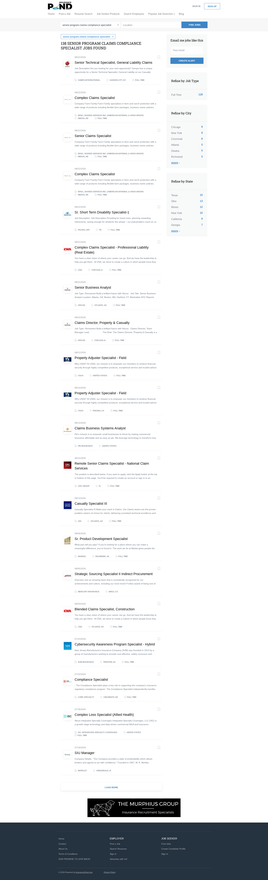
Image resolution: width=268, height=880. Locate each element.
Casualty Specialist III (91, 503)
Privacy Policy (110, 872)
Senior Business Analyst (93, 287)
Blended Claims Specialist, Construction (105, 609)
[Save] (155, 57)
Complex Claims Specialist (95, 98)
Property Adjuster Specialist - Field (100, 358)
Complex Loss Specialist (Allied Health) (104, 715)
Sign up (212, 6)
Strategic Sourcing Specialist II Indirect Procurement (114, 574)
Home (61, 838)
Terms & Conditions (68, 854)
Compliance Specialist (91, 679)
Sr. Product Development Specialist (101, 539)
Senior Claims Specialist (93, 136)
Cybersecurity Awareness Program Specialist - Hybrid (115, 644)
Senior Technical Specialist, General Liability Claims (113, 62)
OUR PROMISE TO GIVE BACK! (74, 859)
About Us (62, 849)
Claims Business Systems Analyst (100, 428)
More (174, 162)
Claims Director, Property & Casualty (102, 323)
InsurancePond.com (84, 872)
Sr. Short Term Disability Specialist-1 (102, 212)
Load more (111, 787)
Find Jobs (194, 25)
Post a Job (115, 844)
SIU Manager (84, 753)
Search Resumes (118, 849)
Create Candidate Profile (173, 849)
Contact (62, 844)
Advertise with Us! (118, 859)
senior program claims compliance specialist (86, 36)
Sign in (196, 6)
